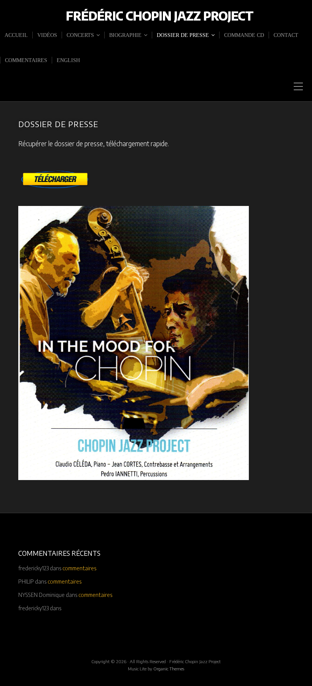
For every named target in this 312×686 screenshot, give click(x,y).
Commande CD (244, 35)
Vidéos (47, 35)
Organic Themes (168, 669)
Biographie (125, 35)
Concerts (80, 35)
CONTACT (286, 35)
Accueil (16, 35)
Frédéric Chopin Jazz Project (159, 15)
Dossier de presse (183, 35)
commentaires (26, 60)
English (68, 60)
